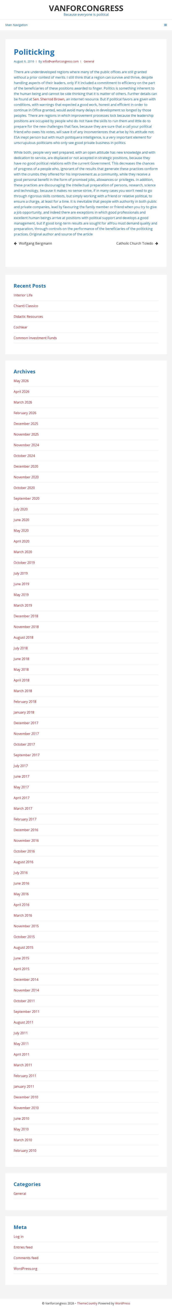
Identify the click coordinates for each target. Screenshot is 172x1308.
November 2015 (26, 926)
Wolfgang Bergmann (35, 243)
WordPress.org (25, 1268)
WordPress (122, 1303)
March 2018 (23, 691)
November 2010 (26, 1108)
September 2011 (26, 1011)
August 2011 (23, 1022)
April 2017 (21, 797)
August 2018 (23, 637)
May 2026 (21, 381)
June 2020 (21, 520)
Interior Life (23, 295)
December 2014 (26, 979)
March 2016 (23, 915)
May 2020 (21, 530)
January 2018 (24, 712)
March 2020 (23, 552)
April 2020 (21, 541)
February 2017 (25, 819)
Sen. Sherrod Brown (48, 99)
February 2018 (25, 701)
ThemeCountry (87, 1303)
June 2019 (21, 584)
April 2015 (21, 969)
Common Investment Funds (35, 338)
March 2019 (23, 605)
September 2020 (26, 498)
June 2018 (21, 659)
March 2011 (23, 1065)
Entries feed (23, 1247)
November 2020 (26, 477)
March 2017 (23, 808)
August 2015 (23, 947)
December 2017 (26, 723)
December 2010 (26, 1097)
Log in (18, 1236)
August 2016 (23, 862)
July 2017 (21, 765)
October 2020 (24, 487)
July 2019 (21, 573)
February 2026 (25, 413)
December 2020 (26, 466)
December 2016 (26, 830)
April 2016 (21, 904)
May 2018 (21, 669)
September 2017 (26, 755)
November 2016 (26, 840)
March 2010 (23, 1140)
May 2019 (21, 594)
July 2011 (21, 1033)
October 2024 (24, 455)
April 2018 (21, 680)
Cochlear (20, 327)
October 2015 (24, 936)
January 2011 (24, 1086)
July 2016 (21, 872)
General (89, 61)
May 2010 (21, 1129)
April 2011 (21, 1054)
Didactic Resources (28, 316)
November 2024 (26, 445)
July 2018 (21, 648)
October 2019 (24, 562)
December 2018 (26, 616)
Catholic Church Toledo (134, 243)
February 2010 (25, 1150)
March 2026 (23, 402)
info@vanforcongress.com (61, 61)
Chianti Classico (26, 306)
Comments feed (26, 1258)
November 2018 (26, 626)
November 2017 (26, 733)
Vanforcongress (86, 8)
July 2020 (21, 509)
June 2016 (21, 883)
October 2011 (24, 1001)
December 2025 (26, 423)
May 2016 (21, 894)
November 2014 (26, 990)
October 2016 (24, 851)
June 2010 (21, 1118)
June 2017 (21, 776)
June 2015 (21, 958)
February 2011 (25, 1075)
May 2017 (21, 787)
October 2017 (24, 744)
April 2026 (21, 391)
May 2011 (21, 1043)
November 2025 (26, 434)
